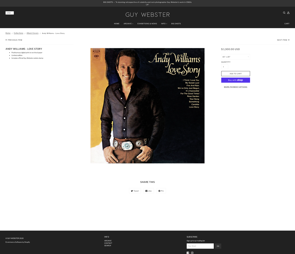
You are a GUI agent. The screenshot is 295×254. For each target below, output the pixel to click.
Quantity (224, 62)
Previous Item (15, 40)
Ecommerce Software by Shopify (18, 242)
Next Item (282, 40)
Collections (18, 33)
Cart (287, 24)
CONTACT (108, 243)
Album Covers (32, 33)
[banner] (147, 15)
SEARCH (107, 246)
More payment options (235, 87)
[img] (284, 12)
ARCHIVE (108, 241)
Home (8, 33)
